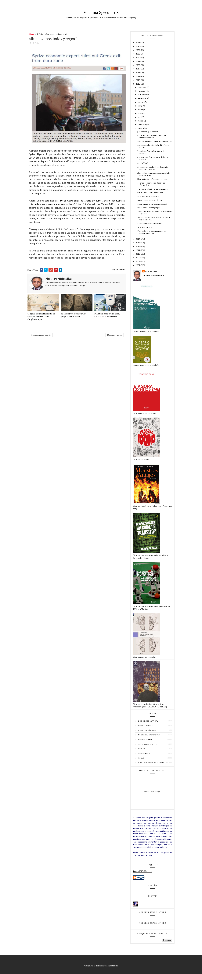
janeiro (141, 128)
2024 (138, 50)
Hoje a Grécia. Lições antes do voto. (152, 179)
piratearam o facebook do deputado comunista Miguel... (152, 168)
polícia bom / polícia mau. (147, 131)
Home (31, 34)
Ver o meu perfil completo (153, 275)
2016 (138, 80)
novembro (142, 91)
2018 (138, 72)
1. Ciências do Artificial (148, 721)
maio (140, 113)
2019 (138, 69)
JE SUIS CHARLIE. (145, 227)
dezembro (142, 87)
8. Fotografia (144, 753)
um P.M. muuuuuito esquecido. (150, 192)
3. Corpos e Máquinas (147, 730)
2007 (138, 265)
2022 (138, 57)
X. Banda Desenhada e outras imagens (154, 763)
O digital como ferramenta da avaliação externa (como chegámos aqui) (41, 316)
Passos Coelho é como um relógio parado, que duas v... (151, 232)
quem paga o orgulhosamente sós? (152, 204)
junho (140, 109)
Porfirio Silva (151, 271)
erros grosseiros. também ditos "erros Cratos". (153, 146)
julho (140, 106)
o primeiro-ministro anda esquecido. (152, 189)
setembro (142, 98)
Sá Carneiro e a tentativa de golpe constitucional (73, 315)
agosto (141, 102)
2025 (138, 46)
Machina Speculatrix (101, 12)
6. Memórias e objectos (148, 744)
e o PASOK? (142, 163)
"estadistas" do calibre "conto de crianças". (151, 152)
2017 (138, 76)
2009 (138, 257)
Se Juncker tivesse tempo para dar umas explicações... (154, 212)
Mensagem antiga (114, 335)
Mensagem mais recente (41, 335)
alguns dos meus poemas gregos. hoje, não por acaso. (153, 174)
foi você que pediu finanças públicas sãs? (154, 141)
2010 (138, 254)
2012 (138, 246)
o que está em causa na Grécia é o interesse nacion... (151, 136)
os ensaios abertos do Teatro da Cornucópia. (151, 184)
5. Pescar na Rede (145, 739)
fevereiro (142, 124)
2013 (138, 242)
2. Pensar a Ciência (145, 725)
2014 (138, 239)
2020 (138, 65)
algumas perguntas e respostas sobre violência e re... (153, 218)
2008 (138, 261)
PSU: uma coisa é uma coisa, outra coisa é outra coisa (107, 315)
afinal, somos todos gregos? (149, 207)
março (141, 121)
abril (140, 117)
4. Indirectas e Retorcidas (149, 735)
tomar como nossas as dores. (149, 200)
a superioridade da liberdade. (149, 223)
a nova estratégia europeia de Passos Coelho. (153, 158)
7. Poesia (141, 749)
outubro (141, 94)
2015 (138, 84)
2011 (138, 250)
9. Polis (40, 34)
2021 (138, 61)
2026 (138, 42)
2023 (138, 54)
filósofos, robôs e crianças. (148, 196)
